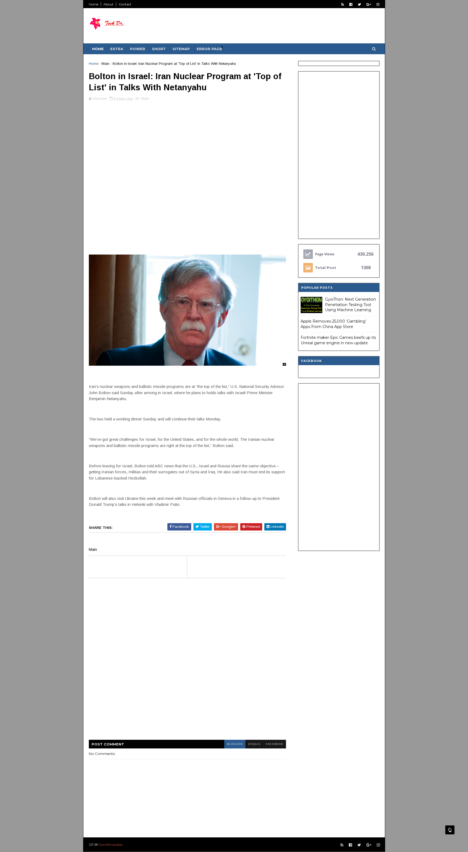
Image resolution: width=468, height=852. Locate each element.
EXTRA (116, 49)
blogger (235, 744)
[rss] (342, 4)
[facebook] (350, 4)
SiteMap (181, 49)
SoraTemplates (110, 845)
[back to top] (449, 829)
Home (93, 4)
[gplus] (368, 4)
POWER (137, 49)
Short (159, 49)
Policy (231, 46)
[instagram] (377, 4)
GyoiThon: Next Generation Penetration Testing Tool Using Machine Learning (350, 304)
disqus (254, 744)
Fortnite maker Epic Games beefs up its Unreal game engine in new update (338, 340)
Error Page (209, 49)
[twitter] (359, 4)
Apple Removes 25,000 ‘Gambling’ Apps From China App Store (333, 324)
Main (105, 64)
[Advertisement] (187, 143)
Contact (125, 4)
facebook (274, 744)
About (108, 4)
